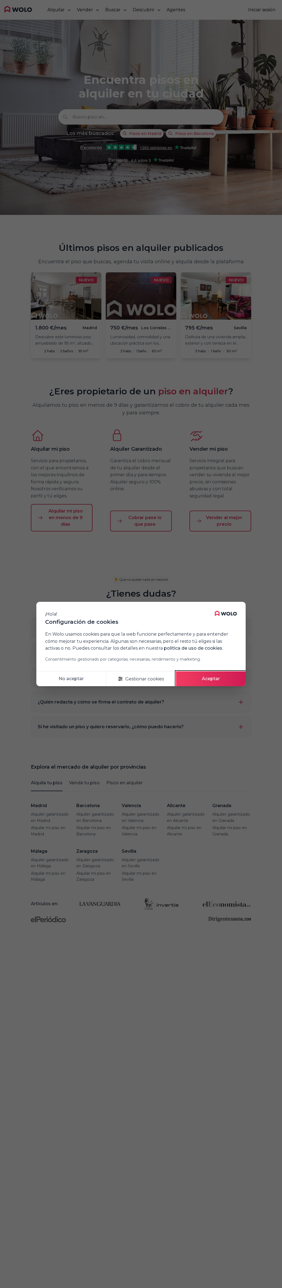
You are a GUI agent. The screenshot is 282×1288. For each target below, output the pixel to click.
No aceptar (71, 678)
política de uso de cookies (193, 648)
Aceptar (211, 678)
